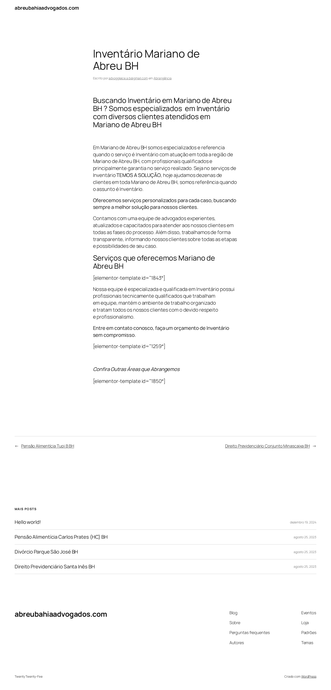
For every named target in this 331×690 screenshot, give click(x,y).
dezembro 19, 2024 (303, 522)
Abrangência (163, 78)
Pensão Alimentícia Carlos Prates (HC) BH (61, 537)
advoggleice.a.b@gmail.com (128, 78)
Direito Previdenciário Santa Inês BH (55, 566)
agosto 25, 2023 (305, 537)
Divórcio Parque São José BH (46, 552)
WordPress (308, 676)
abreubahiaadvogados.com (47, 7)
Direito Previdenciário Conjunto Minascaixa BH (267, 446)
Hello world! (28, 522)
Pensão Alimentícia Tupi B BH (47, 446)
